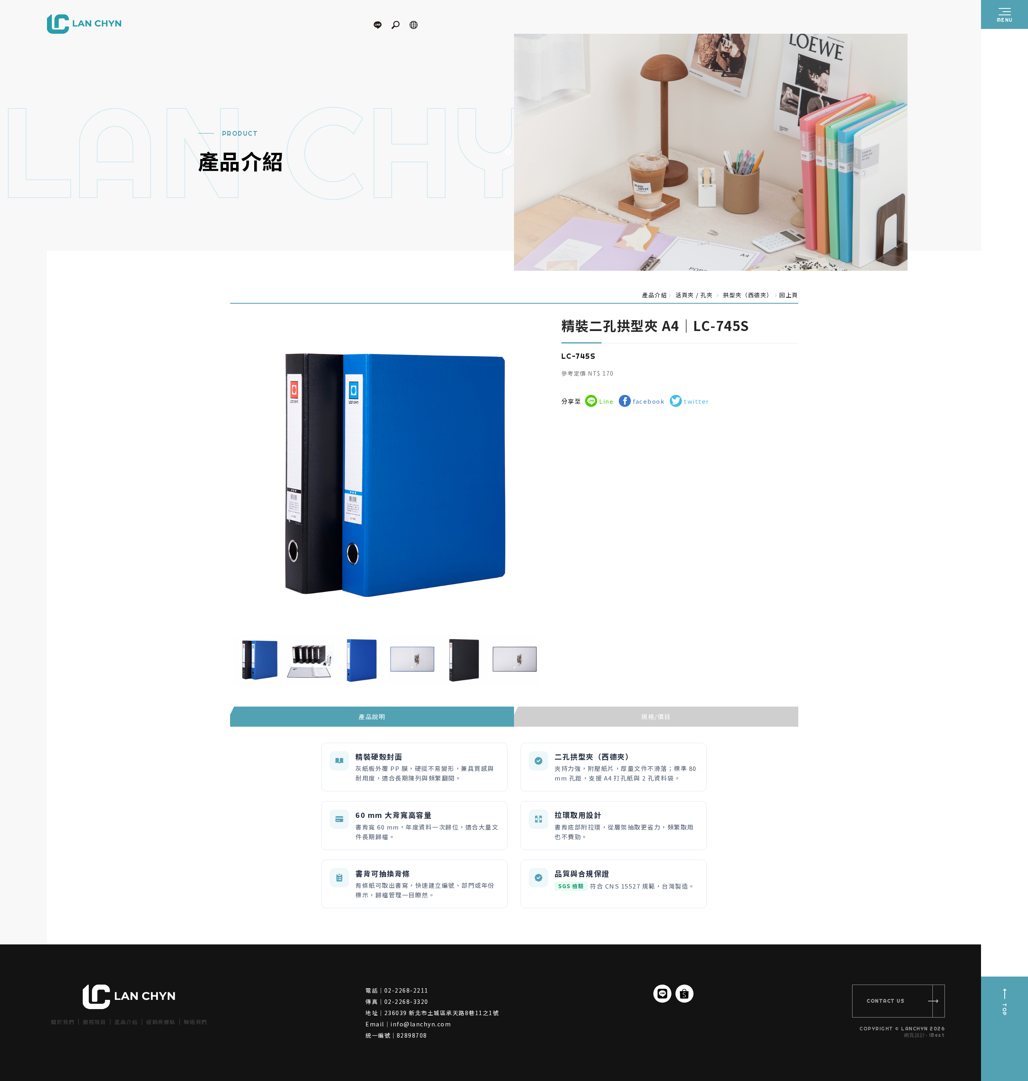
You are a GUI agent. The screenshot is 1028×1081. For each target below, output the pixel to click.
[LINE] (381, 25)
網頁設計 (915, 1035)
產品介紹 (126, 1022)
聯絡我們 (195, 1022)
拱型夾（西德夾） (748, 295)
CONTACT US (885, 1001)
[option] (771, 152)
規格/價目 (656, 716)
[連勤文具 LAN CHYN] (84, 25)
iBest (937, 1035)
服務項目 (94, 1022)
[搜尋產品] (400, 25)
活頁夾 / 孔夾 (694, 295)
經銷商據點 (160, 1022)
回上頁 (788, 295)
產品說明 (372, 716)
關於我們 (62, 1022)
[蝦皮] (684, 994)
